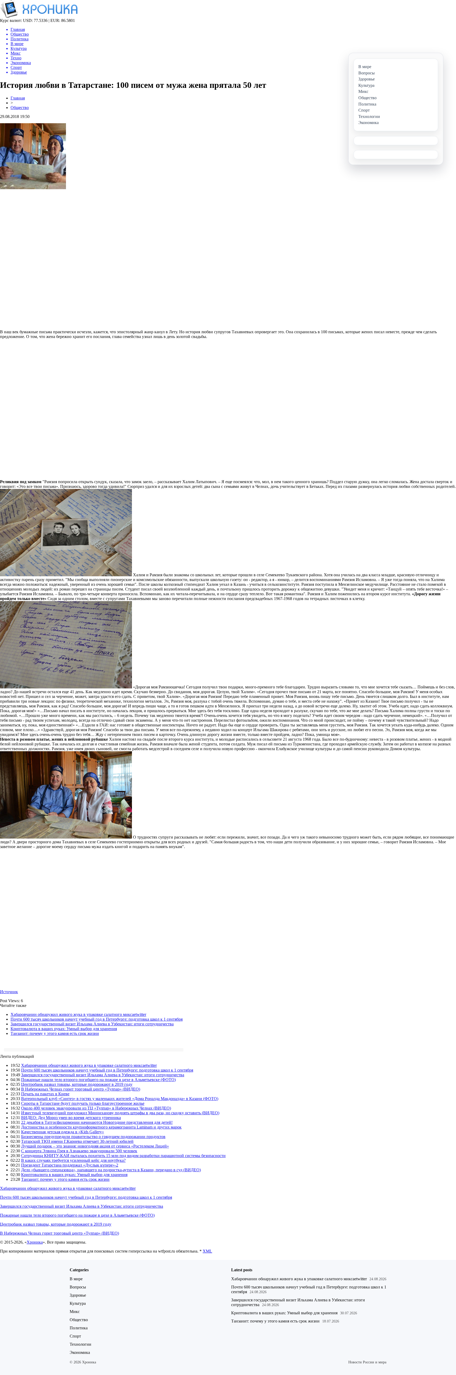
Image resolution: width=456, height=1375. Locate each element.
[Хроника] (39, 17)
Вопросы (78, 1287)
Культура (78, 1303)
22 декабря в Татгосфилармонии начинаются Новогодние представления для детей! (97, 1122)
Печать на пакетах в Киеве (45, 1094)
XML (207, 1251)
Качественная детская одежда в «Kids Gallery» (62, 1132)
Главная (18, 98)
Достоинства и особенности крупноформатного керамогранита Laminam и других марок (101, 1127)
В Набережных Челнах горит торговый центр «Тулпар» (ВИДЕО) (80, 1089)
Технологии (80, 1344)
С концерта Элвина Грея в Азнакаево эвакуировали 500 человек (79, 1151)
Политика (79, 1328)
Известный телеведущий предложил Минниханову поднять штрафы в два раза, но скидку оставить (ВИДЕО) (120, 1113)
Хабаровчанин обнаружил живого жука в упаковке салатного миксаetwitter (78, 1014)
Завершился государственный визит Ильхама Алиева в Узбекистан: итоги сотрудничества (92, 1024)
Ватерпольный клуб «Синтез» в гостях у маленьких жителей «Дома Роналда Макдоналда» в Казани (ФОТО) (119, 1098)
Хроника (35, 1242)
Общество (20, 107)
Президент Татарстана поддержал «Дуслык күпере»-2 (69, 1165)
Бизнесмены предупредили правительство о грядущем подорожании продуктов (93, 1136)
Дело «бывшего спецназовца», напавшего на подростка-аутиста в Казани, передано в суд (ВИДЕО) (111, 1170)
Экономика (80, 1352)
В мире (76, 1279)
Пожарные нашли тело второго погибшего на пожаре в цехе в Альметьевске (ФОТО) (98, 1079)
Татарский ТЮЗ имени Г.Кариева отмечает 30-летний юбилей (77, 1141)
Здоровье (78, 1295)
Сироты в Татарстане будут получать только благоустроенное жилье (82, 1103)
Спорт (75, 1336)
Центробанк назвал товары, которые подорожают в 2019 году (76, 1084)
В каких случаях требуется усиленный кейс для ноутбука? (73, 1160)
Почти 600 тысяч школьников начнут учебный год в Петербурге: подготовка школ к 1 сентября (97, 1019)
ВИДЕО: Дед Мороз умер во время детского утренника (71, 1117)
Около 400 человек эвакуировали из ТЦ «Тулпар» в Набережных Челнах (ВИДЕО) (96, 1108)
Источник (9, 991)
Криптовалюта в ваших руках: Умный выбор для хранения (64, 1028)
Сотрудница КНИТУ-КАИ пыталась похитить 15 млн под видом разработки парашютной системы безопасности (123, 1155)
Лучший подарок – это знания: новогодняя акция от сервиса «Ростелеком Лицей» (95, 1146)
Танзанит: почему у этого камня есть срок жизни (55, 1033)
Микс (75, 1311)
